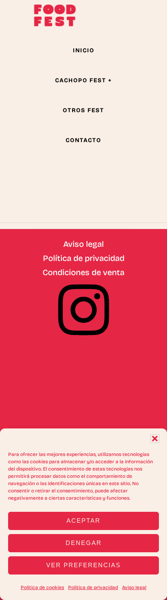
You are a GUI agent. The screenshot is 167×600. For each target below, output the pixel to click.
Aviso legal (134, 587)
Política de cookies (42, 587)
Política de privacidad (93, 587)
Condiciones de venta (83, 272)
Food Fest (54, 15)
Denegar (84, 542)
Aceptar (83, 520)
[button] (155, 439)
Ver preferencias (83, 565)
